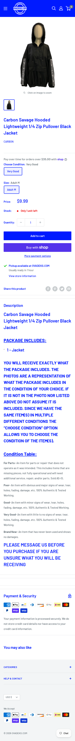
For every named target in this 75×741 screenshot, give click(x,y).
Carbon (8, 141)
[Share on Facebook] (48, 288)
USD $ (9, 697)
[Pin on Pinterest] (55, 288)
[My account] (61, 8)
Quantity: (9, 222)
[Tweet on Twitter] (61, 288)
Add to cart (37, 235)
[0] (68, 8)
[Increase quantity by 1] (40, 222)
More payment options (37, 256)
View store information (22, 276)
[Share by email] (68, 288)
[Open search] (54, 8)
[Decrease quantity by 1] (21, 222)
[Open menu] (5, 8)
